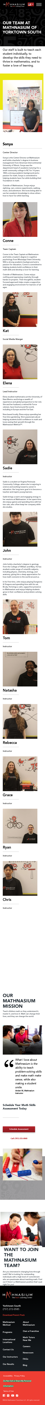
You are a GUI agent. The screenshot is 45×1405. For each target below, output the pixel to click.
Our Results (8, 1364)
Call (19, 1139)
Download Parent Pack (14, 1315)
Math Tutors (29, 1338)
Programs (7, 1332)
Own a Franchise (31, 1331)
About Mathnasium (29, 1323)
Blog (25, 1365)
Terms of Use (8, 1391)
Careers (26, 1346)
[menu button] (31, 4)
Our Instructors (10, 1357)
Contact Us (8, 1350)
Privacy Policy (19, 1376)
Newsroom (28, 1353)
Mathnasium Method (9, 1323)
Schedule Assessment (18, 1129)
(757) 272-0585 (11, 1309)
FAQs (25, 1359)
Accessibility (8, 1376)
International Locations (9, 1341)
